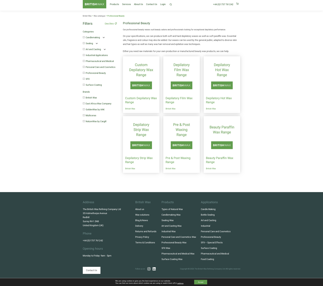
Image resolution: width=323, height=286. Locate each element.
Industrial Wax (169, 231)
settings (180, 283)
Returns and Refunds (145, 231)
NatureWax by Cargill (96, 121)
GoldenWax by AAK (95, 109)
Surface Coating (94, 85)
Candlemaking (93, 37)
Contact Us (151, 4)
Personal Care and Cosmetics (100, 67)
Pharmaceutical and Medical (100, 61)
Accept (200, 282)
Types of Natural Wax (172, 209)
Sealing (89, 43)
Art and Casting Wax (172, 226)
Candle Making (208, 209)
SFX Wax (166, 248)
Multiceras (91, 115)
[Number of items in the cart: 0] (237, 4)
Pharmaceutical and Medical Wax (178, 253)
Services (126, 4)
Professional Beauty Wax (174, 242)
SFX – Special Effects (212, 242)
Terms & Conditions (145, 242)
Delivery (139, 226)
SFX (88, 79)
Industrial (205, 226)
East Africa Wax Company (98, 103)
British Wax (91, 97)
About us (139, 209)
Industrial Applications (97, 55)
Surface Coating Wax (172, 259)
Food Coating (207, 259)
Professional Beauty (96, 73)
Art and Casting (93, 49)
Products (114, 4)
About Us (138, 4)
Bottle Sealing (208, 214)
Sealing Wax (168, 220)
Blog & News (141, 220)
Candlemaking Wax (171, 214)
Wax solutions (142, 214)
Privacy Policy (142, 237)
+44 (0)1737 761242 (223, 4)
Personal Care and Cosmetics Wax (179, 237)
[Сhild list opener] (103, 37)
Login (163, 4)
